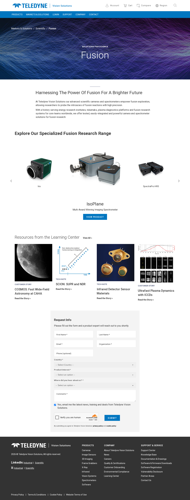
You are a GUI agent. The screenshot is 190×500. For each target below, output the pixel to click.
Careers (107, 459)
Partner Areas (147, 476)
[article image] (33, 263)
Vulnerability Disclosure (152, 472)
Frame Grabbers (89, 463)
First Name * (61, 334)
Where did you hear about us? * (68, 380)
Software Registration (151, 467)
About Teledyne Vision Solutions (119, 450)
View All (87, 238)
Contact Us (146, 480)
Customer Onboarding (114, 467)
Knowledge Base (149, 454)
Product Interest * (62, 370)
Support (67, 14)
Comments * (61, 394)
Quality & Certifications (114, 463)
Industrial (28, 463)
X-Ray (85, 467)
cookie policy (111, 426)
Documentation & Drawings (154, 459)
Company (81, 14)
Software (86, 484)
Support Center (148, 450)
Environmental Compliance (116, 472)
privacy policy (98, 426)
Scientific (40, 28)
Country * (58, 359)
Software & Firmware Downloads (156, 463)
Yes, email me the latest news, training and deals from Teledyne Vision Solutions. (93, 406)
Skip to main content (95, 3)
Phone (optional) (63, 353)
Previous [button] (11, 180)
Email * (59, 344)
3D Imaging (87, 459)
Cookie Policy (56, 494)
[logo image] (42, 5)
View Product (95, 217)
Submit (112, 418)
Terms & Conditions (37, 494)
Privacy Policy (17, 494)
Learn (56, 14)
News (106, 454)
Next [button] (178, 180)
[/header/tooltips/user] (108, 5)
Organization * (105, 344)
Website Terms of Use (76, 494)
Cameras (86, 450)
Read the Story (22, 298)
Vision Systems (89, 476)
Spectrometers (89, 480)
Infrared (86, 472)
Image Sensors (89, 454)
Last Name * (104, 334)
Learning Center (111, 476)
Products (17, 14)
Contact (94, 14)
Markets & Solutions (37, 14)
